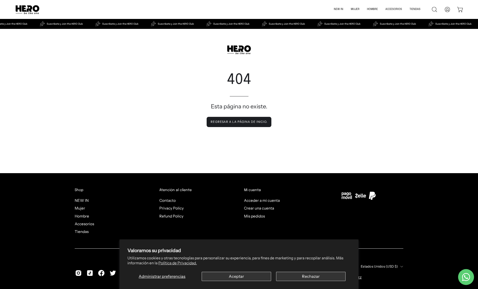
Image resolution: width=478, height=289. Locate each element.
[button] (394, 9)
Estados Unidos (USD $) (379, 266)
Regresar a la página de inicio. (239, 122)
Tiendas (82, 231)
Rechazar (311, 276)
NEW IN (82, 200)
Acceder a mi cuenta (262, 200)
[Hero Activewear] (27, 9)
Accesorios (84, 223)
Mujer (80, 208)
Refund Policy (171, 216)
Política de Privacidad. (177, 263)
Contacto (167, 200)
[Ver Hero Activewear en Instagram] (78, 273)
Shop (79, 190)
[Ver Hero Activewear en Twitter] (113, 273)
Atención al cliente (175, 190)
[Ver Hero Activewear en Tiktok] (90, 273)
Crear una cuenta (259, 208)
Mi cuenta (252, 190)
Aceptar (236, 276)
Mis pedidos (254, 216)
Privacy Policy (171, 208)
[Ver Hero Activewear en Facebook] (101, 273)
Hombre (82, 216)
